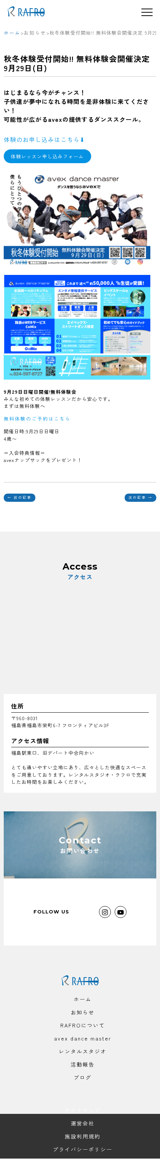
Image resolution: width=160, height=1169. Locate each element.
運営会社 (83, 1123)
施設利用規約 (82, 1136)
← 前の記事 (19, 497)
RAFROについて (82, 1025)
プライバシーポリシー (82, 1149)
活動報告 (83, 1064)
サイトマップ (82, 1110)
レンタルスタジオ (82, 1051)
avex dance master (82, 1038)
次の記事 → (140, 497)
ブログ (83, 1077)
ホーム (83, 999)
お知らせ (83, 1012)
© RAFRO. (82, 1162)
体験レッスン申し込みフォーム (47, 156)
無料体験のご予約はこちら (37, 418)
